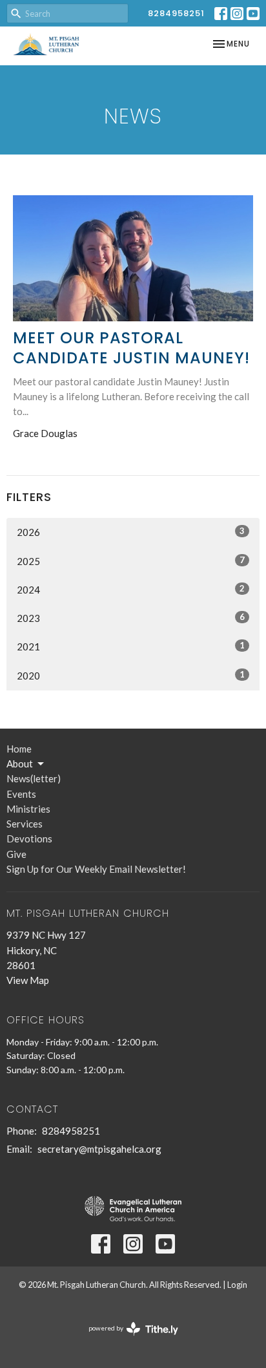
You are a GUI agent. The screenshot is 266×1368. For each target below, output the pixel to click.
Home (19, 748)
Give (16, 854)
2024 (131, 589)
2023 (131, 618)
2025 (131, 561)
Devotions (29, 838)
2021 (131, 646)
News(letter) (33, 778)
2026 (131, 532)
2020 (131, 675)
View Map (27, 980)
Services (24, 823)
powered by (126, 1339)
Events (21, 794)
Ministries (28, 809)
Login (237, 1284)
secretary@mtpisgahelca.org (99, 1149)
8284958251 (176, 13)
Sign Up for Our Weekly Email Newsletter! (96, 869)
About (19, 763)
